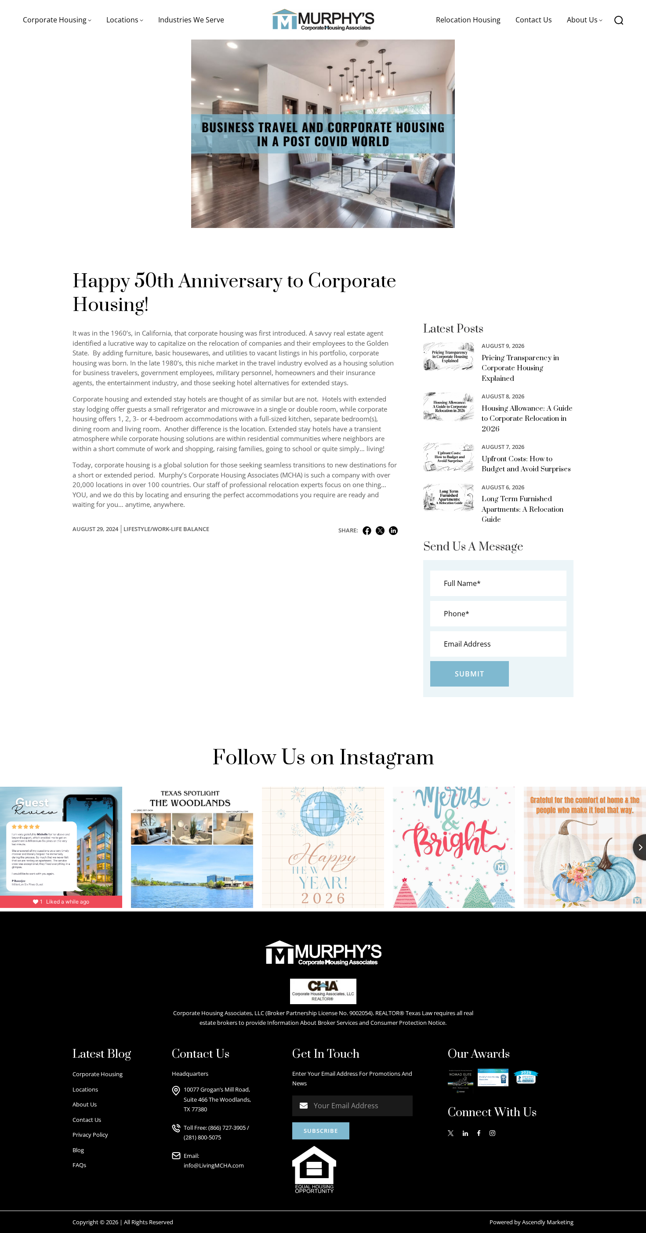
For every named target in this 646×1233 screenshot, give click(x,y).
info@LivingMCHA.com (214, 1165)
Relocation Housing (468, 20)
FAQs (79, 1165)
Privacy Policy (90, 1135)
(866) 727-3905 (227, 1128)
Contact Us (533, 20)
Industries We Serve (191, 20)
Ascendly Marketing (547, 1222)
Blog (78, 1150)
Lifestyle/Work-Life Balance (166, 529)
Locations (85, 1089)
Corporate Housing (98, 1074)
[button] (57, 19)
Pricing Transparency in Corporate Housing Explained (520, 368)
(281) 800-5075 (202, 1137)
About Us (85, 1104)
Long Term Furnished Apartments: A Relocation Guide (522, 509)
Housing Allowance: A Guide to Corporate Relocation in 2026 (527, 419)
